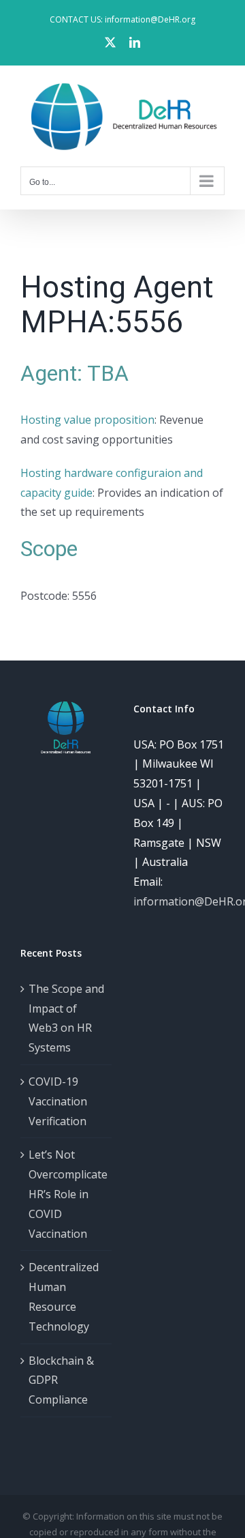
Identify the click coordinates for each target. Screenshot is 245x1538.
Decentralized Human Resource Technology (64, 1296)
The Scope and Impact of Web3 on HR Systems (66, 1018)
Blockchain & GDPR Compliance (61, 1380)
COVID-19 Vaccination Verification (58, 1101)
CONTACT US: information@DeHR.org (122, 19)
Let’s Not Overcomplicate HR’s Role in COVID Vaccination (67, 1193)
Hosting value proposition (87, 419)
